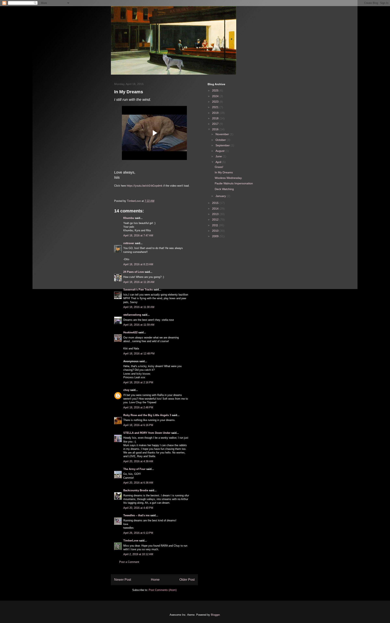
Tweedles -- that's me (136, 515)
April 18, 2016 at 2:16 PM (138, 382)
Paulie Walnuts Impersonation (234, 183)
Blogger (215, 614)
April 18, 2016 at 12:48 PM (139, 353)
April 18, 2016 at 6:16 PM (138, 425)
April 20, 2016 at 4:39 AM (138, 461)
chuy (126, 389)
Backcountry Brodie (135, 490)
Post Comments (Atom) (163, 589)
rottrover (128, 243)
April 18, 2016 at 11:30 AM (138, 307)
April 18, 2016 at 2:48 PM (138, 407)
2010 (215, 230)
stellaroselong (132, 314)
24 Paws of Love (133, 271)
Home (155, 579)
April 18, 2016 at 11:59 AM (138, 324)
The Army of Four (134, 469)
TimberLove (130, 540)
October (221, 139)
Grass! (219, 167)
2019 (215, 112)
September (223, 145)
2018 (215, 118)
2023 (215, 101)
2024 (215, 96)
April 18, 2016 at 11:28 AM (138, 282)
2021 (215, 107)
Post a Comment (129, 561)
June (219, 156)
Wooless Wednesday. (228, 177)
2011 (215, 225)
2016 (215, 129)
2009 (215, 236)
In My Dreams (224, 172)
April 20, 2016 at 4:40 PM (138, 507)
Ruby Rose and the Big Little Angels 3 (147, 415)
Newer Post (122, 579)
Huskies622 (130, 332)
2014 (215, 208)
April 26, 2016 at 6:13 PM (138, 532)
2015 (215, 202)
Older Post (187, 579)
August (220, 150)
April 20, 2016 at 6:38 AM (138, 482)
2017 (215, 123)
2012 (215, 219)
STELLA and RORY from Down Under (146, 432)
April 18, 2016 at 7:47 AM (138, 235)
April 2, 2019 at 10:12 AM (138, 554)
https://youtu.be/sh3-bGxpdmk (144, 185)
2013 (215, 214)
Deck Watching (224, 189)
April (219, 162)
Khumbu (128, 218)
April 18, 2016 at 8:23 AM (138, 264)
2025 (215, 90)
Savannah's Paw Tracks (138, 289)
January (221, 196)
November (223, 134)
